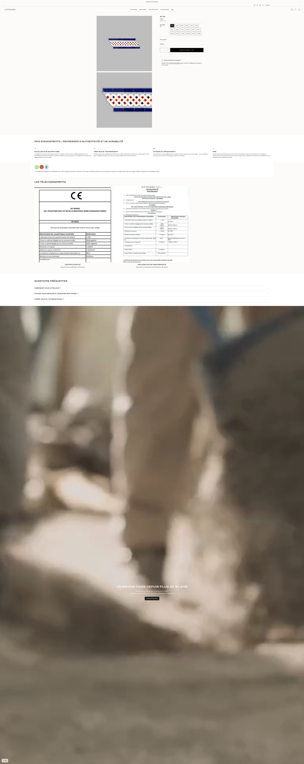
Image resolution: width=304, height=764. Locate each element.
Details (162, 44)
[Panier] (299, 9)
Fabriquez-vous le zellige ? (47, 288)
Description (163, 39)
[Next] (299, 2)
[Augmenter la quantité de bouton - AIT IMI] (167, 50)
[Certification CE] (72, 224)
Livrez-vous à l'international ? (49, 299)
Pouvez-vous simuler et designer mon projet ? (56, 293)
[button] (133, 10)
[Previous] (4, 2)
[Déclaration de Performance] (152, 224)
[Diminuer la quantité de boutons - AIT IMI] (162, 50)
